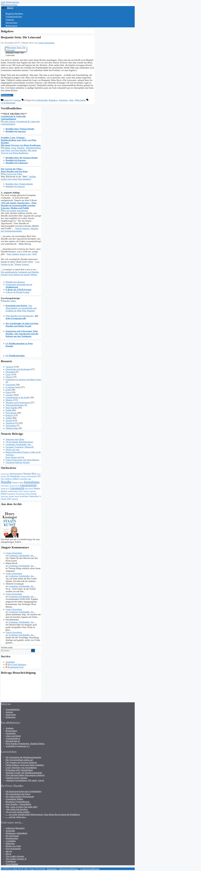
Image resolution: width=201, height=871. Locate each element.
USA (9, 498)
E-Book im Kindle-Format (17, 292)
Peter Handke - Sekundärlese (18, 804)
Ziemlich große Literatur (16, 778)
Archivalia (10, 830)
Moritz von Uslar (13, 846)
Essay (8, 374)
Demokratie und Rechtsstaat (18, 369)
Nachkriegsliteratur (13, 491)
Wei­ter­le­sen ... (7, 95)
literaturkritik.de (13, 741)
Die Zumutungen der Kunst (18, 794)
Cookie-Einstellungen (89, 869)
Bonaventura (11, 731)
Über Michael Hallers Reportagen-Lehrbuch (25, 775)
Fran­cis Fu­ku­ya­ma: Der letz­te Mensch (22, 460)
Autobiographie (5, 473)
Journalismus (32, 482)
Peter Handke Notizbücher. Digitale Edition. (25, 743)
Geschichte (10, 384)
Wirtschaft (15, 499)
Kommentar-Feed (15, 667)
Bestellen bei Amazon (15, 186)
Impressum (52, 869)
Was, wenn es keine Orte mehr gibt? (21, 807)
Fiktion (9, 377)
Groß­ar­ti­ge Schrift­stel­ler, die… (19, 444)
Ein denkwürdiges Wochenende (20, 796)
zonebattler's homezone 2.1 (18, 746)
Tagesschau (34, 496)
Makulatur (10, 843)
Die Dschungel (12, 836)
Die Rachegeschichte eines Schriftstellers (23, 791)
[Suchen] (33, 650)
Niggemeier (32, 491)
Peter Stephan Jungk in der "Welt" (22, 254)
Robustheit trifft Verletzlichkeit (19, 770)
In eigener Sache (13, 387)
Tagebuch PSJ (12, 423)
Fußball (15, 479)
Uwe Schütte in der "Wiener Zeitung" (20, 263)
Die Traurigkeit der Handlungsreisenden (23, 757)
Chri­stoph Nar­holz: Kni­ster (18, 462)
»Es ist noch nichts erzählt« (18, 812)
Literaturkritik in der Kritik (17, 397)
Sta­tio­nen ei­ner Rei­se (15, 439)
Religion (9, 415)
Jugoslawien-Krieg (14, 485)
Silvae (8, 853)
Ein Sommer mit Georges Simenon (21, 762)
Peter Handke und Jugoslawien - (22, 317)
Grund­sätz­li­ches (14, 16)
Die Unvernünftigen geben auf (19, 760)
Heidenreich (15, 482)
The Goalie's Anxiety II (16, 859)
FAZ (2, 479)
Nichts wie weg (12, 449)
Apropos (9, 366)
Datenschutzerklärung (68, 869)
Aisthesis (9, 728)
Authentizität (41, 100)
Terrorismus (11, 425)
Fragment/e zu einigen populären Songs (23, 379)
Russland (34, 494)
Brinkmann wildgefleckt (16, 833)
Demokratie (15, 476)
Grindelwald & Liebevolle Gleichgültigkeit (13, 117)
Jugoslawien (5, 485)
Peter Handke (12, 407)
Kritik (8, 390)
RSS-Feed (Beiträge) (17, 664)
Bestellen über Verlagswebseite (19, 184)
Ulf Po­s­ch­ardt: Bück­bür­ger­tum (19, 442)
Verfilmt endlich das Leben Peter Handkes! (18, 177)
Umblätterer (11, 861)
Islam (21, 482)
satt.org (9, 851)
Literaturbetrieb (28, 485)
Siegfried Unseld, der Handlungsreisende (24, 772)
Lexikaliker (11, 841)
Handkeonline (12, 838)
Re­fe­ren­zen (11, 25)
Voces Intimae (12, 864)
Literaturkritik (17, 488)
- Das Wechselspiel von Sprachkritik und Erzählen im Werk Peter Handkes (21, 308)
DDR (7, 476)
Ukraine (3, 499)
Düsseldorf (10, 372)
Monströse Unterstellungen (18, 801)
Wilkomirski (80, 100)
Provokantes (11, 413)
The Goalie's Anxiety (15, 856)
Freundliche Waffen (14, 799)
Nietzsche (26, 491)
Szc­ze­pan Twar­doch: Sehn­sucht (20, 447)
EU (39, 476)
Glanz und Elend (13, 736)
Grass (29, 479)
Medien (9, 400)
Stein (71, 100)
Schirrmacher (4, 496)
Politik (9, 410)
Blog (34, 473)
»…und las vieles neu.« (16, 817)
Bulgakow (53, 100)
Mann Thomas (29, 488)
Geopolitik (23, 479)
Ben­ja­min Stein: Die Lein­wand (21, 37)
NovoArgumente (13, 848)
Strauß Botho (24, 496)
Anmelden (10, 662)
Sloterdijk (11, 496)
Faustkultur (11, 733)
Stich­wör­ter (11, 22)
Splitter (9, 418)
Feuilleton (8, 479)
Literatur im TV (5, 488)
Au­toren (10, 19)
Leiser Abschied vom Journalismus (21, 767)
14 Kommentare (8, 103)
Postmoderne (11, 494)
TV (40, 496)
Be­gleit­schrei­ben (14, 13)
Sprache (9, 420)
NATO (21, 491)
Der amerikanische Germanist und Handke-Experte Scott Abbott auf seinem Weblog (20, 273)
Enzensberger (32, 476)
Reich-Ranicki (20, 494)
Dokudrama (23, 476)
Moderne (4, 491)
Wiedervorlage (12, 428)
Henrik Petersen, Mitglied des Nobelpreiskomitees (19, 229)
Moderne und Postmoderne (18, 402)
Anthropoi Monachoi (15, 828)
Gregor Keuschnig (14, 553)
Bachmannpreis (16, 473)
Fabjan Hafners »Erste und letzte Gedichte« (25, 765)
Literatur (17, 100)
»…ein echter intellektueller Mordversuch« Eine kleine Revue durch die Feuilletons (43, 814)
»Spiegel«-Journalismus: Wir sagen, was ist (25, 780)
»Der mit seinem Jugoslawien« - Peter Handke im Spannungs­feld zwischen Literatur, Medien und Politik (19, 205)
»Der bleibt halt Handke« (17, 809)
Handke (6, 482)
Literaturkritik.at (13, 738)
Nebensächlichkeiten (15, 405)
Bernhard (27, 473)
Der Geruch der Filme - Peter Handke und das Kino (14, 170)
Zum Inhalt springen (10, 2)
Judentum (63, 100)
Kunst (8, 392)
